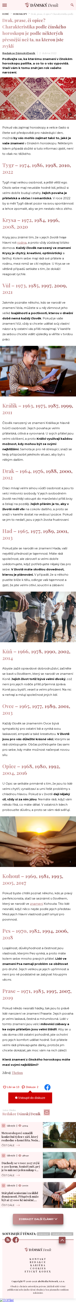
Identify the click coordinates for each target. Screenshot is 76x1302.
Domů (5, 13)
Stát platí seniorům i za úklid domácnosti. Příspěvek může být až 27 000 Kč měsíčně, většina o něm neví (20, 1198)
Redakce (38, 1262)
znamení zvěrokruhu (62, 1234)
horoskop (44, 1234)
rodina (22, 242)
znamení (36, 904)
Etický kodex (38, 1271)
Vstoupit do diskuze (31, 1097)
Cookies (38, 1268)
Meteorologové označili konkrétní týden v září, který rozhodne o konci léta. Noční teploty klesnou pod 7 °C (20, 1138)
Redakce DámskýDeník (18, 53)
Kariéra (38, 1265)
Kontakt (38, 1259)
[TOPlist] (7, 1300)
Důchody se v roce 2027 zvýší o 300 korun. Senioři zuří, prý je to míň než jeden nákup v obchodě (21, 1168)
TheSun (17, 1073)
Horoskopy (20, 13)
